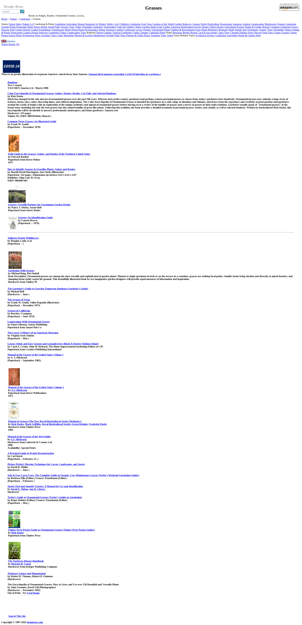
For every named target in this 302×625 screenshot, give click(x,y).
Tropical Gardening (122, 32)
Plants (30, 27)
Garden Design (22, 29)
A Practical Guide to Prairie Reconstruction (31, 453)
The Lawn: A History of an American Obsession (33, 332)
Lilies (60, 35)
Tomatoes (155, 35)
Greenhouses (57, 29)
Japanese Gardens (242, 24)
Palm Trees (120, 35)
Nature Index (15, 24)
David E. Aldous (19, 489)
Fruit (12, 29)
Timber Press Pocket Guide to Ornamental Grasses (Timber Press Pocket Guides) (51, 530)
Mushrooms (270, 24)
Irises (37, 35)
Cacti (116, 24)
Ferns (250, 32)
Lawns (139, 29)
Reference (213, 29)
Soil (244, 29)
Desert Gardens (104, 32)
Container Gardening (280, 27)
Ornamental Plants (161, 29)
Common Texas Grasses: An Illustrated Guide (32, 121)
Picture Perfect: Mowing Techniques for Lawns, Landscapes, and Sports (46, 464)
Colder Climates (140, 32)
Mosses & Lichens (84, 35)
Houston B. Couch (21, 564)
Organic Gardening (286, 24)
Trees (72, 27)
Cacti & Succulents (207, 32)
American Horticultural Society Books (190, 27)
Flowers (5, 29)
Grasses (196, 24)
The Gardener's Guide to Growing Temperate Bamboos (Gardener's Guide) (48, 288)
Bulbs (110, 24)
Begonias (177, 32)
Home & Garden (253, 27)
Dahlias (243, 32)
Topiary (263, 29)
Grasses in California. (19, 310)
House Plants (77, 29)
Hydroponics (91, 29)
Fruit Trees (146, 24)
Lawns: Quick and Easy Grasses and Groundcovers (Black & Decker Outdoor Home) (53, 343)
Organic (147, 29)
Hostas (4, 35)
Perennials (21, 27)
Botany (102, 24)
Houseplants (226, 24)
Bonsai (81, 24)
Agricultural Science (234, 27)
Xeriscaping (16, 32)
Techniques (252, 29)
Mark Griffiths (33, 424)
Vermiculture (109, 27)
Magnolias (69, 35)
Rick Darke (17, 424)
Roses (37, 27)
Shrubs (43, 27)
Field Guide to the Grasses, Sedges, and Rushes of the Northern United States (49, 154)
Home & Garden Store (249, 35)
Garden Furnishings (41, 29)
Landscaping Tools (76, 32)
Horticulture (213, 24)
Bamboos (12, 82)
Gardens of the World (163, 24)
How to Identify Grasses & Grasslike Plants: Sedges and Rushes (41, 169)
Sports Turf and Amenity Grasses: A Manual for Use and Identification (45, 486)
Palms (13, 27)
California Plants (157, 32)
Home (4, 19)
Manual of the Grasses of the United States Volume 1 (36, 387)
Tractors (65, 27)
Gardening (25, 19)
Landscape (129, 29)
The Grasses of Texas (19, 299)
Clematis (234, 32)
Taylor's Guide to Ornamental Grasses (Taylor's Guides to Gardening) (45, 497)
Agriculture (71, 24)
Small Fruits (54, 27)
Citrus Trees (223, 32)
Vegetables (278, 29)
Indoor (102, 29)
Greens (293, 32)
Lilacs (54, 35)
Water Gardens (142, 27)
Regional (223, 29)
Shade (231, 29)
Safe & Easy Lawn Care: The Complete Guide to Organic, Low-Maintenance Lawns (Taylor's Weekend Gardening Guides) (73, 475)
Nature (13, 19)
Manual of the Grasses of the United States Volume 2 (35, 354)
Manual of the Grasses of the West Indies (29, 436)
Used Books (33, 593)
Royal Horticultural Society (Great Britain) (65, 424)
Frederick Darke (98, 424)
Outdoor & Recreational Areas (186, 29)
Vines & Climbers (126, 27)
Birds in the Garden (160, 27)
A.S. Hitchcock (19, 390)
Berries (186, 32)
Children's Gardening (129, 24)
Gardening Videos (57, 32)
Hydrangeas (28, 35)
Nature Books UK (10, 44)
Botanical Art (91, 24)
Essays (294, 27)
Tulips (78, 27)
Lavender (45, 35)
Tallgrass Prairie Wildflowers (23, 238)
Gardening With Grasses (21, 270)
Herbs (204, 24)
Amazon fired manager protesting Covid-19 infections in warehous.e (124, 74)
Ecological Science (205, 35)
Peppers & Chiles (134, 35)
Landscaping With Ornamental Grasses (29, 321)
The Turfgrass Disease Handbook (26, 561)
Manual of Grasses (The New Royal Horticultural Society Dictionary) (44, 421)
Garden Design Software (35, 32)
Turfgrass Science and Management (27, 573)
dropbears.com (35, 622)
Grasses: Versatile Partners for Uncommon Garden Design (39, 204)
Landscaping (257, 24)
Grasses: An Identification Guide (35, 217)
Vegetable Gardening (92, 27)
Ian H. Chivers (37, 489)
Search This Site (17, 616)
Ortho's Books (216, 27)
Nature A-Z (28, 24)
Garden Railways (183, 24)
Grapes (277, 32)
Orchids (5, 27)
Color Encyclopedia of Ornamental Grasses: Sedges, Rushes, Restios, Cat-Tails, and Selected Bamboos (62, 93)
